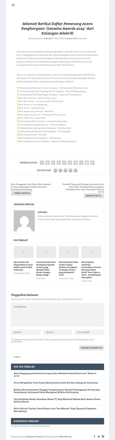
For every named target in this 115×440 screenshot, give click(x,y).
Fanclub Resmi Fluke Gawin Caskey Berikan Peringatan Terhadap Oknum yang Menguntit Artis (68, 268)
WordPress (65, 437)
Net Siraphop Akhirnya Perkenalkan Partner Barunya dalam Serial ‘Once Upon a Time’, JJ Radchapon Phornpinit (91, 270)
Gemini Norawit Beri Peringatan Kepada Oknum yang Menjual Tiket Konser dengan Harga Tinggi (46, 268)
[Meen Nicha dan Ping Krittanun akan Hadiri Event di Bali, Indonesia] (24, 252)
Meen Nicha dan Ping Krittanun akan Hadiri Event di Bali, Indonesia (23, 266)
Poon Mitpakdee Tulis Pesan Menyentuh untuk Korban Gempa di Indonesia (56, 383)
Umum (68, 38)
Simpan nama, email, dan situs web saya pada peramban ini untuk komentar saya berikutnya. (52, 340)
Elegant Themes (35, 437)
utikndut (47, 38)
